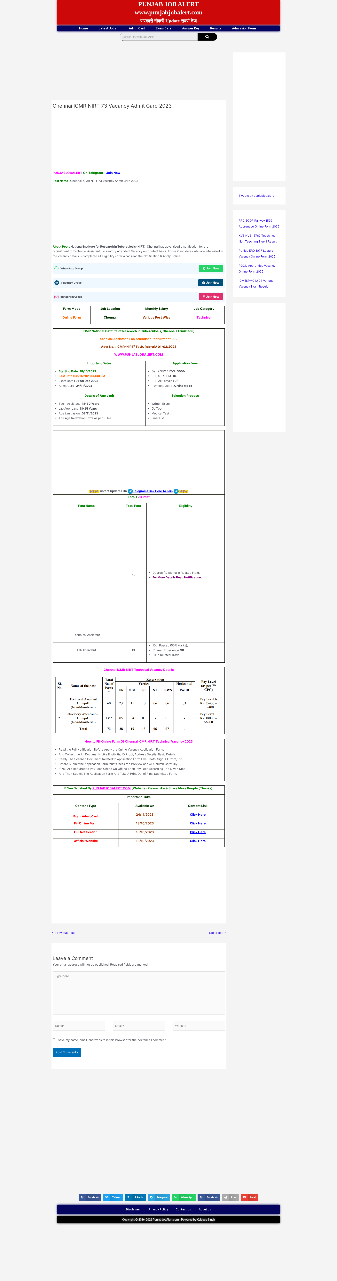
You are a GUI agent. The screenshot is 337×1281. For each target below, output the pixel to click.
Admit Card (137, 28)
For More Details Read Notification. (177, 577)
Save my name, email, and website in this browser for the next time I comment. (112, 1040)
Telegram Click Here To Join (153, 491)
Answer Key (191, 28)
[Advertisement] (138, 71)
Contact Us (183, 1209)
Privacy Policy (158, 1209)
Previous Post (63, 933)
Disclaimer (133, 1209)
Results (215, 28)
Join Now (113, 173)
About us (205, 1209)
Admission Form (244, 28)
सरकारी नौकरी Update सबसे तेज (168, 20)
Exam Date (163, 28)
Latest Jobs (107, 28)
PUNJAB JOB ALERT (168, 4)
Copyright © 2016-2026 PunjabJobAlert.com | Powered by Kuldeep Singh (168, 1219)
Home (83, 28)
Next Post (217, 933)
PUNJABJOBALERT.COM (111, 788)
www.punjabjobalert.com (168, 12)
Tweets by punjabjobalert (256, 195)
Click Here (198, 814)
